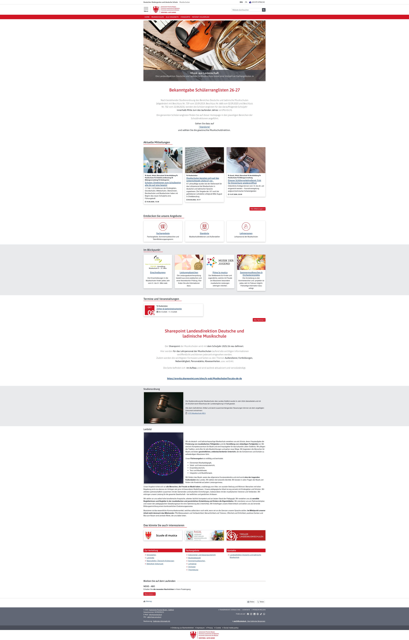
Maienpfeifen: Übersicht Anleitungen (160, 561)
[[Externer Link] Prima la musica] (220, 262)
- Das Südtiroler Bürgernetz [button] (249, 621)
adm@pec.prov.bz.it (154, 617)
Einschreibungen (158, 272)
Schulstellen (151, 555)
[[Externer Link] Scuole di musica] (163, 535)
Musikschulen (157, 17)
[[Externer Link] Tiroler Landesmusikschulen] (246, 535)
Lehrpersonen (246, 233)
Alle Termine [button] (259, 320)
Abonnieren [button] (149, 594)
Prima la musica (220, 272)
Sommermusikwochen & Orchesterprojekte (251, 273)
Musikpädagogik (194, 558)
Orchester (192, 566)
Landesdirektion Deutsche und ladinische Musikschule (245, 556)
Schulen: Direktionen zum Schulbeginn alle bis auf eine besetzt (163, 183)
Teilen (251, 601)
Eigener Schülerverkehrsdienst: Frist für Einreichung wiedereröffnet (244, 181)
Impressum (200, 627)
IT (246, 2)
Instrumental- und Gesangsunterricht (202, 555)
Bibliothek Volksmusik (155, 564)
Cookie (218, 627)
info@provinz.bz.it (155, 614)
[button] (204, 75)
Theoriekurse (193, 569)
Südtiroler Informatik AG (161, 621)
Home (147, 17)
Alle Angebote (172, 17)
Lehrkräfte (150, 558)
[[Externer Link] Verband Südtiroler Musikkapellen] (204, 535)
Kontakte (246, 610)
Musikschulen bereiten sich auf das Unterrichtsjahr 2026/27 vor (202, 179)
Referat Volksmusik (200, 17)
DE (241, 2)
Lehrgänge (192, 564)
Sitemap (149, 601)
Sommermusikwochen (196, 561)
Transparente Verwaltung (229, 610)
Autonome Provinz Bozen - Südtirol (161, 610)
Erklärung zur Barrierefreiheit (182, 627)
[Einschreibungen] (158, 262)
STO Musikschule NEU (197, 413)
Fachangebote (163, 233)
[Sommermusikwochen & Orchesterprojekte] (251, 262)
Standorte (185, 17)
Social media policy (230, 627)
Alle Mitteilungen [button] (257, 209)
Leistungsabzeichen (189, 272)
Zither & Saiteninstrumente (169, 308)
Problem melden (259, 610)
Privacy (210, 627)
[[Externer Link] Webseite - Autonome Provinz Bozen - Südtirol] (166, 9)
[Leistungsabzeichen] (189, 262)
